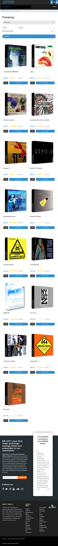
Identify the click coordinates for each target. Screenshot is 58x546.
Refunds (28, 529)
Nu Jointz (6, 409)
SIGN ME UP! (22, 477)
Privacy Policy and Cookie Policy (28, 523)
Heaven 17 (6, 168)
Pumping (7, 11)
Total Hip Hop (34, 264)
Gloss (32, 71)
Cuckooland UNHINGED (10, 71)
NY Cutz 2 (33, 313)
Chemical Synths (8, 120)
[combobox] (16, 6)
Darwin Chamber (35, 216)
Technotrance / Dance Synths (39, 120)
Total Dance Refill (9, 361)
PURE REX (6, 313)
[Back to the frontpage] (3, 11)
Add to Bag (18, 82)
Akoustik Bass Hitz (9, 216)
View (6, 82)
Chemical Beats (8, 264)
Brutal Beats (34, 361)
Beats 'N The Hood (36, 168)
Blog (41, 514)
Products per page (7, 31)
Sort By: (4, 27)
